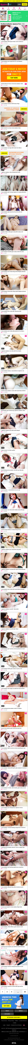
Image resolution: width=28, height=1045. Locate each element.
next (26, 16)
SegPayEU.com (15, 1031)
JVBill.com (3, 1031)
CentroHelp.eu (22, 1031)
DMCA (16, 1020)
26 (25, 992)
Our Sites (19, 9)
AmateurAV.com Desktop (16, 1025)
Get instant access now (13, 1017)
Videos (3, 9)
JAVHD (14, 1022)
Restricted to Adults (14, 1043)
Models (8, 9)
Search (25, 9)
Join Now (24, 4)
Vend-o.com (8, 1031)
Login (19, 4)
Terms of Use (4, 1020)
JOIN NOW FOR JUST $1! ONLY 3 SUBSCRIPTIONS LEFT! (14, 1)
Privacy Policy (11, 1020)
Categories (14, 9)
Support (8, 1025)
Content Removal (23, 1020)
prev (1, 16)
